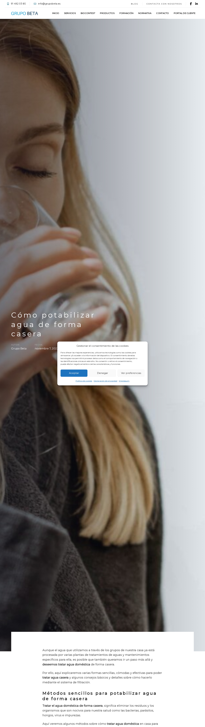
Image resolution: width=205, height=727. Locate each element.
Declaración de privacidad (105, 381)
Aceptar (74, 373)
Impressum (124, 381)
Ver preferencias (131, 373)
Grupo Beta (18, 348)
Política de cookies (84, 381)
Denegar (102, 373)
